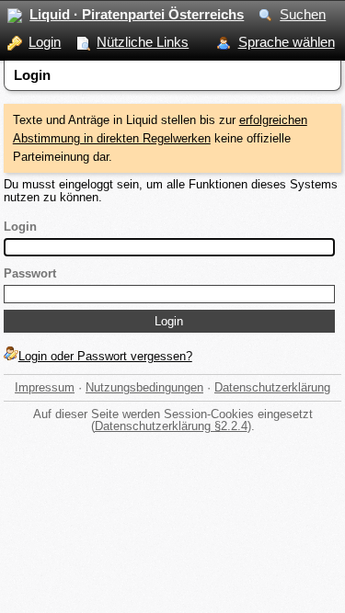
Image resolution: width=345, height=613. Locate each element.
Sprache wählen (286, 42)
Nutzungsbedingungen (144, 387)
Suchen (303, 14)
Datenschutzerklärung (272, 387)
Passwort (30, 273)
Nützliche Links (143, 42)
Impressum (45, 387)
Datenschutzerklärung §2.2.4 (171, 426)
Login (45, 42)
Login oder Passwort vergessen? (105, 356)
